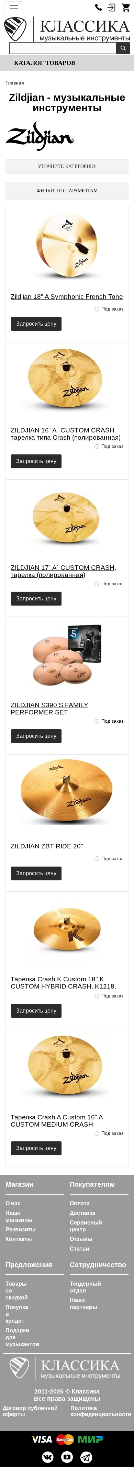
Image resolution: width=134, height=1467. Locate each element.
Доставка (82, 1213)
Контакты (18, 1239)
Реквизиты (20, 1229)
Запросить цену (36, 324)
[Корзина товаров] (126, 7)
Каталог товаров (43, 62)
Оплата (80, 1203)
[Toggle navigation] (13, 8)
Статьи (79, 1249)
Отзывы (81, 1239)
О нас (13, 1203)
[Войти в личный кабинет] (111, 7)
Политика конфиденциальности (100, 1411)
